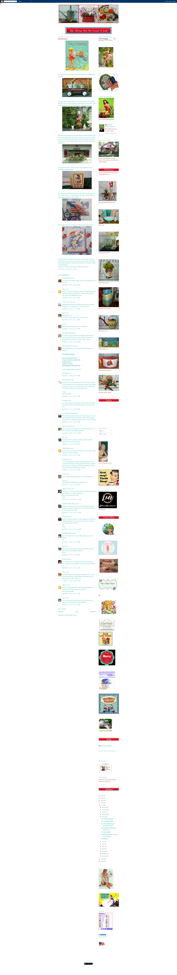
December (104, 807)
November (104, 809)
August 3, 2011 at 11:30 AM (71, 512)
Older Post (93, 611)
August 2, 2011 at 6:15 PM (71, 342)
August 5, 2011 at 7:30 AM (71, 604)
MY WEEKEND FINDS (107, 819)
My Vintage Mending (67, 333)
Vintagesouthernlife (67, 426)
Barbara (64, 289)
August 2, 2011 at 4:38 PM (71, 320)
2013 (102, 800)
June (103, 844)
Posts (102, 431)
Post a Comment (62, 609)
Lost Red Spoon (66, 373)
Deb (84, 193)
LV (63, 324)
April (103, 849)
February (104, 853)
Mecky (64, 313)
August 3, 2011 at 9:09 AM (71, 484)
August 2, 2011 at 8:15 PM (71, 422)
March (104, 851)
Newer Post (61, 611)
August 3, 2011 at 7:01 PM (71, 542)
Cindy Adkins (65, 516)
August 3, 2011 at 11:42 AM (71, 529)
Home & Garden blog (103, 936)
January (104, 856)
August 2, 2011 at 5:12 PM (71, 329)
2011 (102, 805)
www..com (105, 764)
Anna (63, 437)
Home (77, 611)
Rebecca (64, 572)
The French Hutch (66, 380)
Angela (64, 598)
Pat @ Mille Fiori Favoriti (68, 413)
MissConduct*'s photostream (108, 769)
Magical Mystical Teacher (68, 346)
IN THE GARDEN (106, 832)
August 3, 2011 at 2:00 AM (71, 444)
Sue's (87, 266)
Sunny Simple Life (67, 278)
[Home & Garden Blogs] (102, 935)
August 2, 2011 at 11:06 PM (71, 433)
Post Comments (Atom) (70, 615)
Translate (110, 40)
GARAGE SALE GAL (67, 533)
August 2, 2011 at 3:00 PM (71, 298)
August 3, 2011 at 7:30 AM (71, 455)
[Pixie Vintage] (108, 613)
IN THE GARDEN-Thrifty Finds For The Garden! (109, 835)
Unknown (64, 585)
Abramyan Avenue (66, 489)
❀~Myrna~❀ (65, 559)
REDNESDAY (105, 839)
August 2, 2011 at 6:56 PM (71, 376)
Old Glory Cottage (88, 7)
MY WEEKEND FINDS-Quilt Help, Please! (109, 829)
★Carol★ (109, 124)
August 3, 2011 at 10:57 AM (71, 499)
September (105, 814)
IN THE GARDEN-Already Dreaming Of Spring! (108, 824)
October (104, 812)
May (103, 846)
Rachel (64, 546)
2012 (102, 803)
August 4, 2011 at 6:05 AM (71, 580)
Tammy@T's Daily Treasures (69, 503)
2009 (102, 861)
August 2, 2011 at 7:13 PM (71, 396)
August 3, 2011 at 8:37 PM (71, 555)
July (103, 841)
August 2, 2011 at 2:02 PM (71, 285)
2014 (102, 798)
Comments (103, 434)
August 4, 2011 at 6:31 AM (71, 593)
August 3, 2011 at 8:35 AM (71, 470)
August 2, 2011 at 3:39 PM (71, 309)
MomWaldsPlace (66, 448)
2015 (102, 795)
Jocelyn (64, 474)
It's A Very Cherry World (67, 74)
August (104, 817)
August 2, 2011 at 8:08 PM (71, 409)
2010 (102, 859)
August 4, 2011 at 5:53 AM (71, 568)
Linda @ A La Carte (67, 302)
